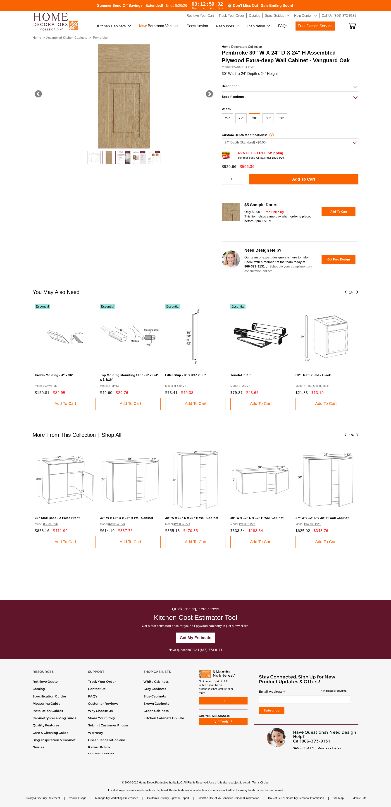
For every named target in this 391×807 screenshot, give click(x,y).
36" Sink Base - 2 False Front (57, 518)
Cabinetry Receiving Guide (54, 718)
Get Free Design (338, 259)
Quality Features (46, 725)
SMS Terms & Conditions (101, 753)
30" (254, 118)
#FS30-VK (180, 385)
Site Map (338, 798)
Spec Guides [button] (274, 15)
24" (227, 118)
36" (281, 118)
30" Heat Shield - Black (313, 375)
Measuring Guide (46, 704)
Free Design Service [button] (315, 26)
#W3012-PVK (247, 524)
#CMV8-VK (50, 385)
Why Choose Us (100, 711)
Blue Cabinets (154, 696)
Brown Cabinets (156, 704)
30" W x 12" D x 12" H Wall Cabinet (257, 518)
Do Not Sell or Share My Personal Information (296, 798)
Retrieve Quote (45, 682)
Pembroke (100, 37)
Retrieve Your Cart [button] (200, 15)
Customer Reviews (103, 704)
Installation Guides (48, 711)
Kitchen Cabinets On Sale (163, 718)
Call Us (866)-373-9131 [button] (339, 15)
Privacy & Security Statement (42, 798)
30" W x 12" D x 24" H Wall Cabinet (126, 518)
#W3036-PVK (182, 524)
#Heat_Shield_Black (316, 385)
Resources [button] (225, 26)
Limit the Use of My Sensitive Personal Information (228, 798)
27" (241, 118)
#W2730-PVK (312, 524)
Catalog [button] (254, 15)
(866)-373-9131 (211, 650)
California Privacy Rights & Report (168, 798)
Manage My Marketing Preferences (116, 798)
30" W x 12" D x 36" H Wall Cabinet (191, 518)
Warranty (95, 733)
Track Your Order (102, 682)
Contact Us (96, 689)
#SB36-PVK (50, 524)
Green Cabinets (156, 711)
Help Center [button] (303, 15)
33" (268, 118)
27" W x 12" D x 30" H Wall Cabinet (322, 518)
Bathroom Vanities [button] (159, 26)
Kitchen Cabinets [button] (111, 26)
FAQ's (92, 696)
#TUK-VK (244, 385)
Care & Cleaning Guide (51, 733)
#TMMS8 (113, 385)
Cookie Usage (77, 798)
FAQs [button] (283, 26)
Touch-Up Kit (240, 375)
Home (37, 37)
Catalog (39, 689)
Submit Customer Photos (108, 725)
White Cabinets (156, 682)
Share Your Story (101, 718)
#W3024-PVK (116, 524)
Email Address (302, 692)
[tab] (290, 86)
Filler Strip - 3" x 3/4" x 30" (185, 375)
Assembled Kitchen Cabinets (66, 37)
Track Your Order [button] (231, 15)
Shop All (111, 435)
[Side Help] (271, 135)
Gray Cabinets (154, 689)
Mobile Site (359, 798)
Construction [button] (197, 26)
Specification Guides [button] (50, 696)
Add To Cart (303, 179)
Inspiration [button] (256, 26)
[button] (352, 25)
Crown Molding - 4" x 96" (54, 375)
